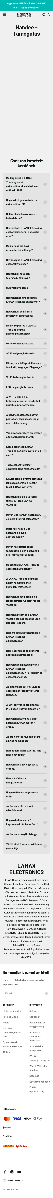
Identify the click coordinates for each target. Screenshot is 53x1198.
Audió (6, 1022)
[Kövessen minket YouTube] (19, 1172)
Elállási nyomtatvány (36, 1089)
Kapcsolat (34, 1016)
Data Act (34, 1075)
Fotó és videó (10, 1016)
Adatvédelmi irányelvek (36, 1048)
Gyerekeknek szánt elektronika (12, 1044)
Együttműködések (39, 1081)
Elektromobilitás (12, 1010)
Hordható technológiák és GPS (12, 1032)
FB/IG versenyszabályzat (39, 1058)
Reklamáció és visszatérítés (37, 1024)
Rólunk (33, 1010)
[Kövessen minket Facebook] (5, 1172)
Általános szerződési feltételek (35, 1036)
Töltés (6, 1052)
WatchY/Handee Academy (38, 1068)
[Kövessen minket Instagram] (12, 1172)
